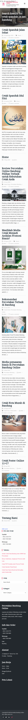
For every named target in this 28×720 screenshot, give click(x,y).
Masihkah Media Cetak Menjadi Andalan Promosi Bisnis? (11, 234)
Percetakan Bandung (16, 184)
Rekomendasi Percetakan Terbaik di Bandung (12, 302)
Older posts (5, 529)
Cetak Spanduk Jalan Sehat (13, 31)
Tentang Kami (10, 518)
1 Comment (6, 470)
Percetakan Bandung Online (12, 2)
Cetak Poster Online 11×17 (13, 462)
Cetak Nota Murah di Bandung (13, 404)
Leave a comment (14, 37)
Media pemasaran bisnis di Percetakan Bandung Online (13, 364)
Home (5, 157)
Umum (19, 35)
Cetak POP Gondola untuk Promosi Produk (13, 564)
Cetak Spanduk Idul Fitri (13, 97)
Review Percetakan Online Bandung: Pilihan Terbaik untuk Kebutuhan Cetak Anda (12, 174)
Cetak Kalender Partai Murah (9, 567)
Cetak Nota (7, 410)
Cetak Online (7, 184)
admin (4, 37)
